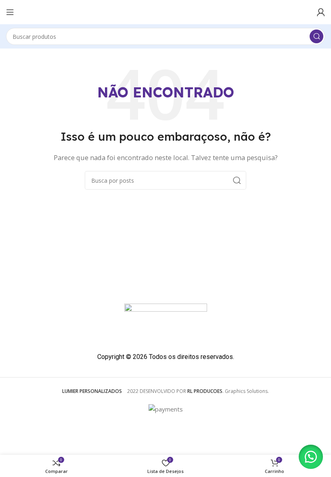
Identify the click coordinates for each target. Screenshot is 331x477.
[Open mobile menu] (10, 12)
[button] (311, 457)
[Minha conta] (321, 12)
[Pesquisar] (316, 36)
